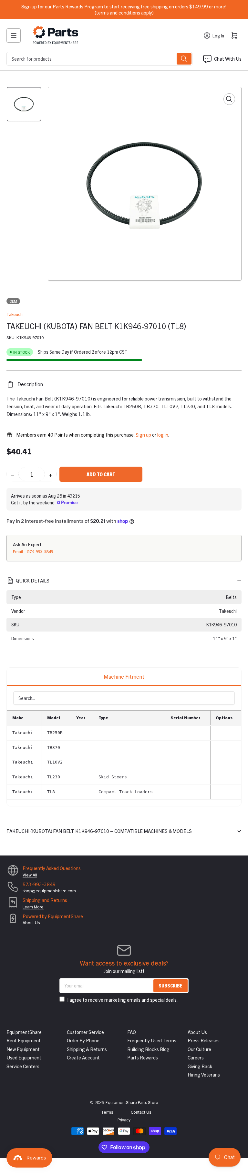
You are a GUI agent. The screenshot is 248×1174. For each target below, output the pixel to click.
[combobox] (99, 59)
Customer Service (85, 1032)
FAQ (131, 1032)
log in (162, 434)
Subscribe (170, 985)
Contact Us (141, 1112)
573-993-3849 (40, 551)
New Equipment (23, 1049)
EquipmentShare (24, 1032)
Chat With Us (228, 59)
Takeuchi (15, 314)
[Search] (184, 58)
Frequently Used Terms (151, 1040)
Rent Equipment (23, 1040)
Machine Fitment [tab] (124, 676)
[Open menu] (13, 35)
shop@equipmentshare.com (49, 890)
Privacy (124, 1119)
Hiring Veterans (204, 1074)
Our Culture (199, 1049)
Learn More (33, 906)
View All (30, 874)
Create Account (83, 1057)
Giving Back (200, 1066)
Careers (196, 1057)
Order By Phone (83, 1040)
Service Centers (22, 1066)
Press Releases (204, 1040)
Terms (107, 1112)
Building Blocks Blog (148, 1049)
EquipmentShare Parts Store (132, 1102)
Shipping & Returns (87, 1049)
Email (18, 551)
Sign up (143, 434)
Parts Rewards (142, 1057)
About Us (31, 922)
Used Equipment (23, 1057)
